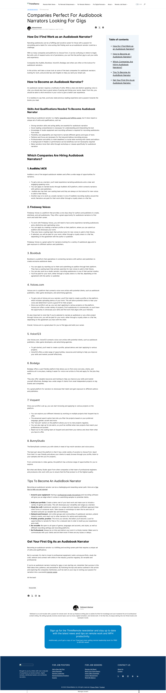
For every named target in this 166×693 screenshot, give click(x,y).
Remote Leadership (58, 673)
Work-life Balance (90, 678)
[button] (138, 4)
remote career (51, 572)
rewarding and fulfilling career (70, 118)
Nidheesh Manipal (37, 27)
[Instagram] (128, 676)
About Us (120, 669)
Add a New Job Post (58, 669)
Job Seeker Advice (32, 9)
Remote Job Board (90, 669)
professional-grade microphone (69, 495)
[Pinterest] (133, 676)
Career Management (91, 675)
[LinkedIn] (138, 676)
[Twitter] (118, 676)
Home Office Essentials (92, 673)
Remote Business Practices (60, 675)
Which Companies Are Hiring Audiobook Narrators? (123, 64)
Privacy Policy (94, 687)
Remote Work (32, 587)
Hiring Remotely (57, 671)
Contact (120, 671)
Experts (54, 678)
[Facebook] (123, 676)
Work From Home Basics (92, 671)
